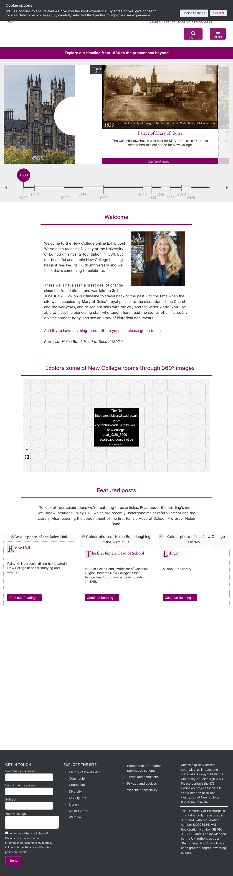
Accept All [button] (219, 13)
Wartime (75, 817)
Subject (10, 799)
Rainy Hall (22, 548)
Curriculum (77, 785)
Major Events (78, 811)
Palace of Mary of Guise (160, 133)
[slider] (23, 186)
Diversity (75, 791)
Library (174, 553)
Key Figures (77, 798)
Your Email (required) (20, 785)
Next (228, 187)
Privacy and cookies (142, 783)
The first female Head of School (118, 553)
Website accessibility (142, 790)
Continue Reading (159, 162)
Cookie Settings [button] (193, 13)
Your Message (15, 814)
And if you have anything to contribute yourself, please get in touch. (103, 330)
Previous (5, 187)
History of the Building (85, 772)
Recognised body (194, 843)
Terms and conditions (143, 777)
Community (77, 778)
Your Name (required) (21, 771)
